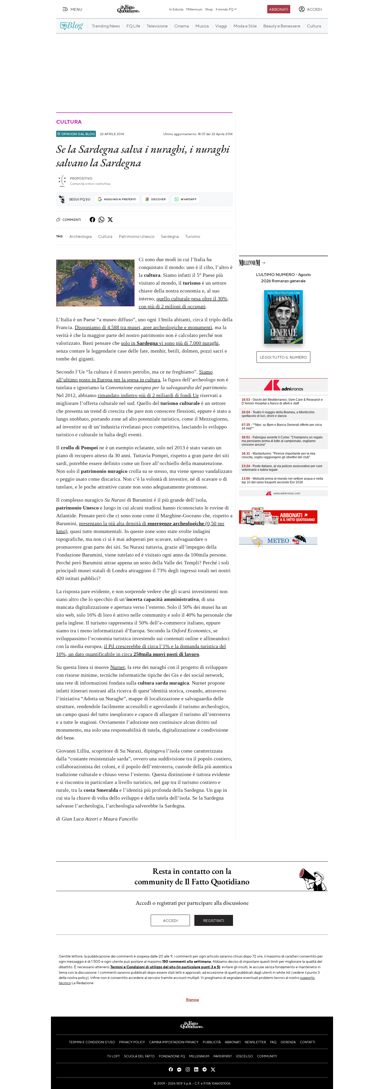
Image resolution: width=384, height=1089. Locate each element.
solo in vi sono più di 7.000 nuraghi (170, 343)
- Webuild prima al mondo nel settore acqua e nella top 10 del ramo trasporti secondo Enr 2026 (282, 480)
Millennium (194, 9)
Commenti (71, 219)
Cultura (68, 121)
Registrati (213, 920)
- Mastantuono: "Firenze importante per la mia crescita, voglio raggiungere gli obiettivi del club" (278, 455)
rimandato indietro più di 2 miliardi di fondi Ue (148, 395)
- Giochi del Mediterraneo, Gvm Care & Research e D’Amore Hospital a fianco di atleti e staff (282, 401)
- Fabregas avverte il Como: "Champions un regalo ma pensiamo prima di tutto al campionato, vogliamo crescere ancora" (282, 440)
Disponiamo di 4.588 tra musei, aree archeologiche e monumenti (143, 327)
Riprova (192, 999)
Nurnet (117, 667)
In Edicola (176, 9)
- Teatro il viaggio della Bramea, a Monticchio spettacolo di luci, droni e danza (278, 414)
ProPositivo (81, 178)
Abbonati (278, 9)
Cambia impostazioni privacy (174, 1042)
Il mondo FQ (224, 9)
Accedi (170, 920)
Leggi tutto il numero (283, 357)
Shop (209, 9)
